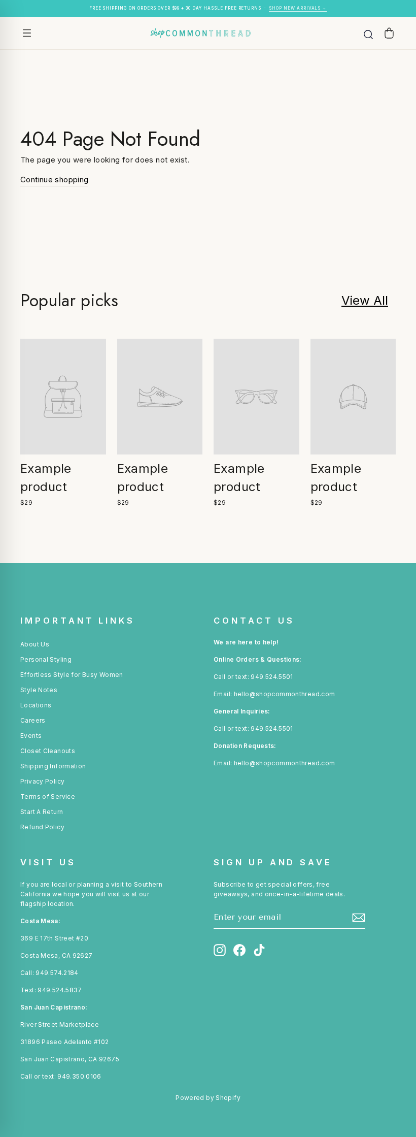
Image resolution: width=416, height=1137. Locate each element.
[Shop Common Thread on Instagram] (220, 950)
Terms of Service (47, 796)
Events (31, 735)
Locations (35, 705)
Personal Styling (46, 659)
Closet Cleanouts (47, 751)
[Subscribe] (358, 918)
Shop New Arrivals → (298, 8)
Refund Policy (42, 827)
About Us (34, 644)
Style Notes (38, 690)
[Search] (368, 33)
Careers (33, 720)
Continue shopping (54, 179)
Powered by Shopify (208, 1097)
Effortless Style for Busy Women (71, 674)
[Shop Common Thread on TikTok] (259, 950)
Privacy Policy (42, 781)
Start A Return (41, 812)
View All (364, 300)
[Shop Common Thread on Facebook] (239, 950)
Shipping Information (53, 766)
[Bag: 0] (389, 33)
